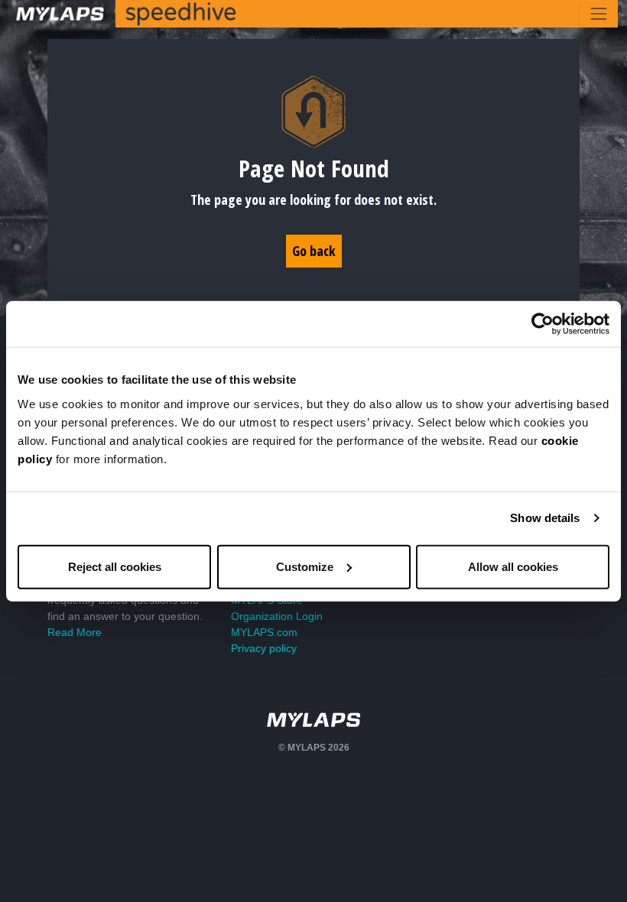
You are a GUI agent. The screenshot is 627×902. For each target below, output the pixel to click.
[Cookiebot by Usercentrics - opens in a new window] (542, 324)
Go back (314, 251)
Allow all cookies (513, 566)
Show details (545, 517)
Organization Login (277, 616)
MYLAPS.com (264, 632)
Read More (74, 632)
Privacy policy (264, 648)
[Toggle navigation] (599, 14)
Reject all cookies (114, 566)
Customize (304, 566)
